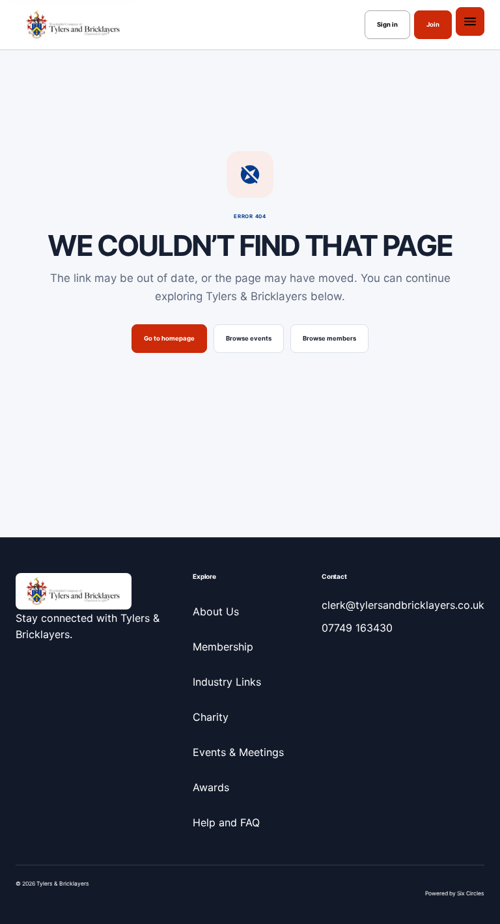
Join (432, 24)
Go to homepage (169, 338)
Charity (211, 716)
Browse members (329, 338)
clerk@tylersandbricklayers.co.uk (403, 604)
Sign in (387, 24)
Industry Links (227, 681)
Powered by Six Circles (454, 893)
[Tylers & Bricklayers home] (74, 25)
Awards (211, 787)
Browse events (248, 338)
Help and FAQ (226, 822)
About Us (216, 611)
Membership (223, 646)
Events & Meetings (238, 752)
